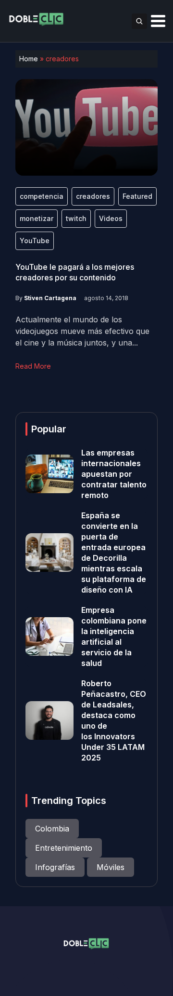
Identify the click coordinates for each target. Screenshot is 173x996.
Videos (111, 218)
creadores (93, 196)
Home (28, 59)
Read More (33, 366)
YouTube (34, 240)
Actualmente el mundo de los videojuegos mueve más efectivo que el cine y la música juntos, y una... (82, 331)
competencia (41, 196)
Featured (137, 196)
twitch (76, 218)
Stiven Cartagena (50, 298)
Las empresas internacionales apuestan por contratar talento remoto (114, 474)
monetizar (36, 218)
